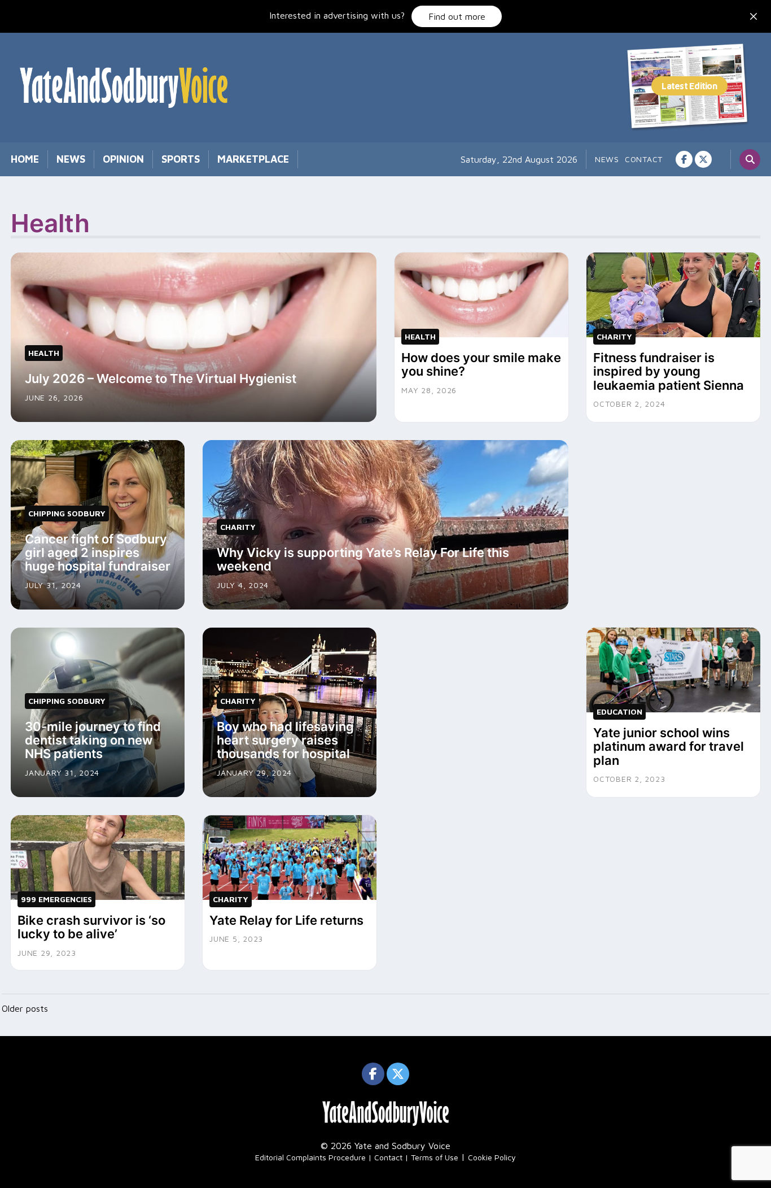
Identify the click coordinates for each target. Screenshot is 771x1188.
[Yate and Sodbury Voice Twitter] (703, 159)
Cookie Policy (492, 1157)
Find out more (456, 16)
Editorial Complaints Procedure (310, 1157)
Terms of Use (434, 1157)
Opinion (123, 159)
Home (25, 159)
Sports (180, 159)
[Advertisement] (673, 510)
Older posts (25, 1008)
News (70, 159)
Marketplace (253, 159)
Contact (644, 159)
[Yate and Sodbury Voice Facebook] (684, 159)
